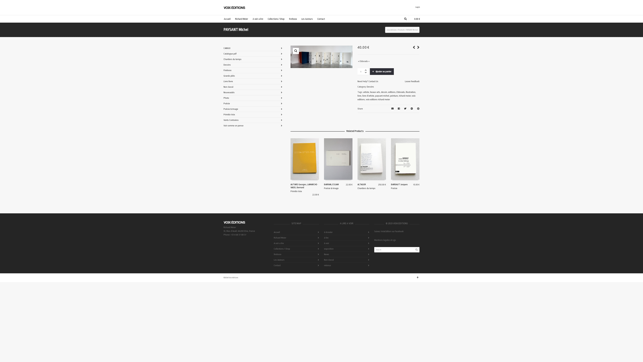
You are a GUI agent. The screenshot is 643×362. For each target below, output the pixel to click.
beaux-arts (375, 92)
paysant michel (382, 96)
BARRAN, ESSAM (331, 184)
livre (359, 96)
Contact (277, 265)
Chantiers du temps (366, 188)
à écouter (328, 232)
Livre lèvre (228, 81)
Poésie (394, 188)
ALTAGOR (362, 184)
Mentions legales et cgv (385, 240)
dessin (384, 92)
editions (392, 92)
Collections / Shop (282, 249)
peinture (394, 96)
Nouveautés (229, 92)
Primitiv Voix (296, 191)
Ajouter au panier (383, 71)
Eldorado (401, 92)
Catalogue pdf (230, 53)
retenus (327, 265)
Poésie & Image (331, 188)
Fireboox (227, 70)
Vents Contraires (231, 120)
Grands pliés (229, 76)
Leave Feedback (412, 81)
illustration (410, 92)
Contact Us (373, 81)
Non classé (228, 87)
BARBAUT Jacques (399, 184)
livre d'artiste (368, 96)
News (326, 254)
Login (417, 7)
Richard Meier (280, 237)
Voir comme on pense (233, 125)
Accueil (277, 232)
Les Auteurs (279, 260)
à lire (326, 237)
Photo (226, 98)
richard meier (405, 96)
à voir (326, 243)
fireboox (277, 254)
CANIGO (227, 48)
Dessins (370, 86)
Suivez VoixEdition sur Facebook (389, 231)
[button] (296, 51)
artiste (366, 92)
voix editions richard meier (378, 99)
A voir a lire (279, 243)
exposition (329, 249)
